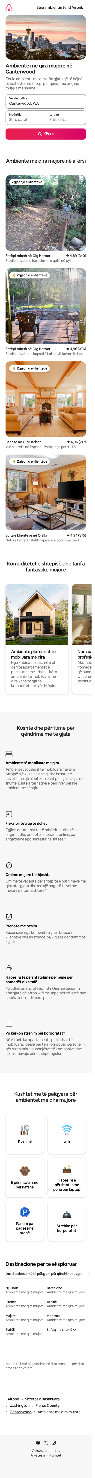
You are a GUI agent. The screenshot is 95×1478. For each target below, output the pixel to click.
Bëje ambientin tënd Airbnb (59, 7)
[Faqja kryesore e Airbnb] (9, 7)
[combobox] (45, 103)
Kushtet (55, 1455)
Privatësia (37, 1455)
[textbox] (25, 119)
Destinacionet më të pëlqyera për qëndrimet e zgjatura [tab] (47, 1274)
